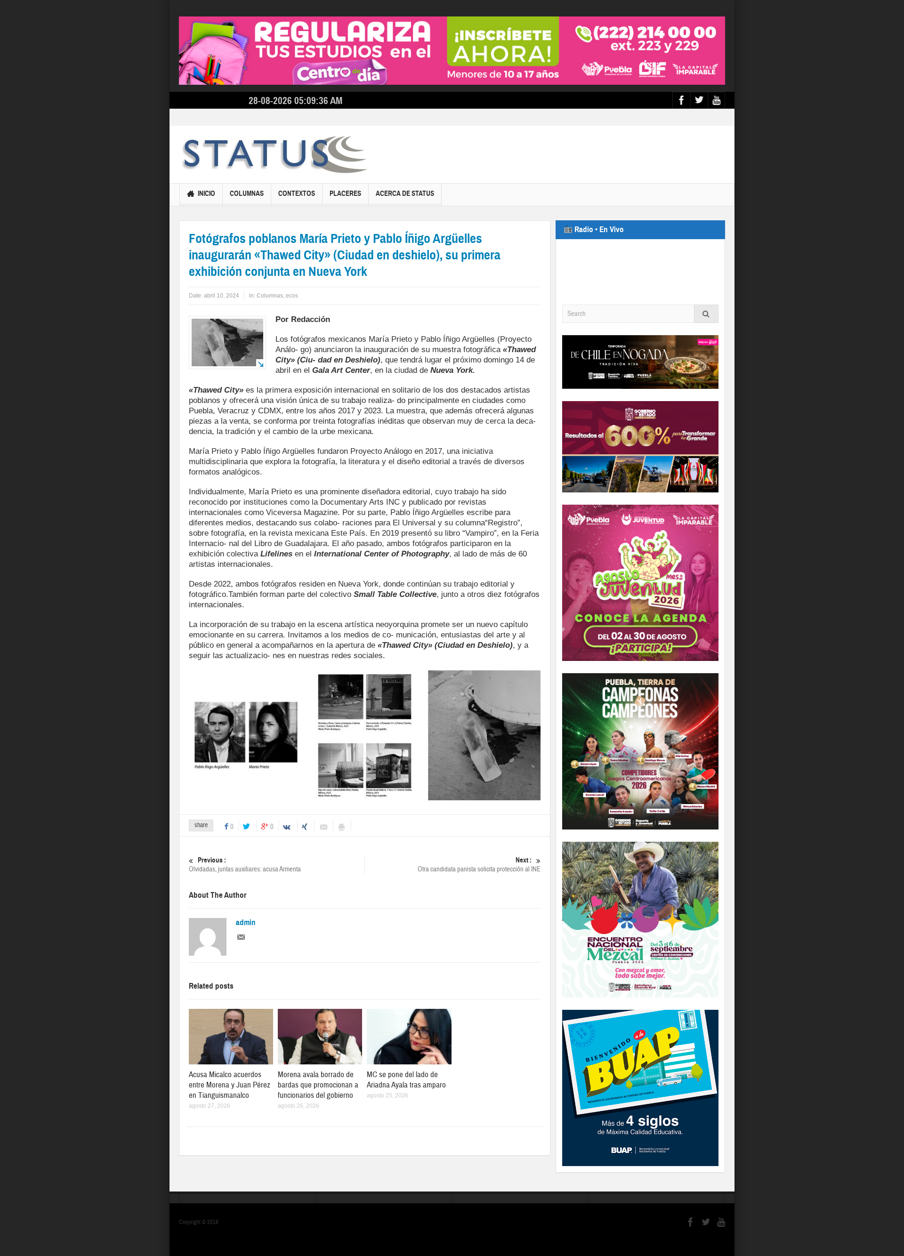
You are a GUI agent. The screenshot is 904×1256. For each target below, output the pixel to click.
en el (354, 553)
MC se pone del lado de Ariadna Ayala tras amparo (406, 1080)
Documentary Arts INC (360, 502)
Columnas (247, 193)
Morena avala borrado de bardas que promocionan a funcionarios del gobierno (318, 1085)
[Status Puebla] (273, 154)
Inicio (206, 193)
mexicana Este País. (331, 533)
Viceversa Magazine (302, 512)
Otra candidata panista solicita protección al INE (479, 865)
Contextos (296, 193)
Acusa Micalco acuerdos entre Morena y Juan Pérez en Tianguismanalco (229, 1085)
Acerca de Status (405, 193)
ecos (292, 295)
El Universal (414, 522)
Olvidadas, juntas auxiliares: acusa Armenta (245, 865)
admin (246, 922)
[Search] (706, 314)
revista (280, 533)
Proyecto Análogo (381, 451)
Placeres (345, 193)
